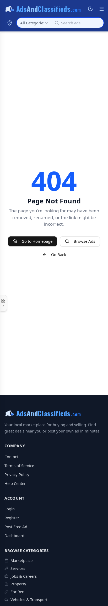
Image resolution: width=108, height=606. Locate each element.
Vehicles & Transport (28, 599)
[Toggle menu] (101, 9)
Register (11, 517)
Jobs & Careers (23, 576)
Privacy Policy (16, 474)
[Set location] (9, 23)
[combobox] (34, 23)
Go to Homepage (36, 241)
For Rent (18, 591)
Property (18, 583)
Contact (11, 456)
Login (9, 508)
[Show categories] (3, 303)
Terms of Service (19, 465)
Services (17, 568)
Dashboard (14, 535)
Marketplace (21, 560)
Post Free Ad (15, 526)
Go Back (58, 254)
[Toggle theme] (90, 9)
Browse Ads (84, 241)
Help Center (15, 483)
